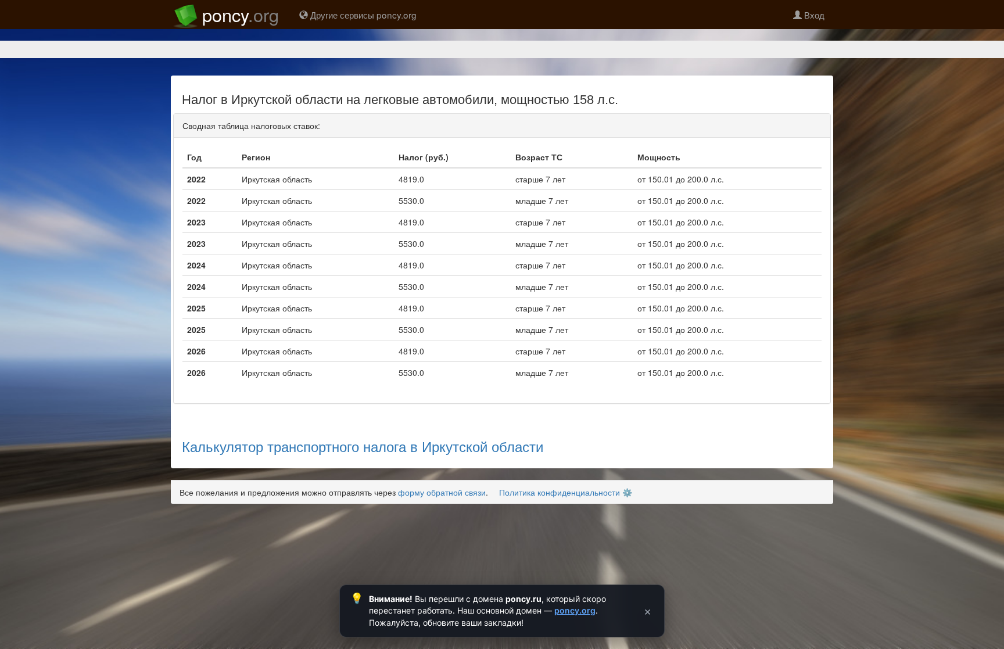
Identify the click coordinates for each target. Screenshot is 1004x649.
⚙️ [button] (627, 492)
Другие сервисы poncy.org (362, 14)
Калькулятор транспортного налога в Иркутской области (362, 446)
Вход (813, 14)
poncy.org (575, 610)
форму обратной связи (442, 492)
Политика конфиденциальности (559, 492)
